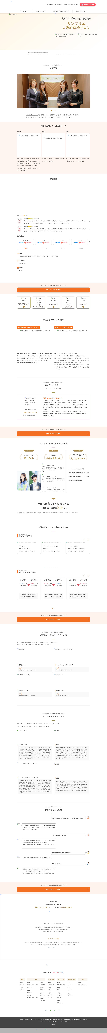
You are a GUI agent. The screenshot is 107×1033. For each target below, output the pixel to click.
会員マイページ (74, 4)
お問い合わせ (66, 4)
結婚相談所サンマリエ (32, 115)
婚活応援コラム (58, 4)
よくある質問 (50, 4)
